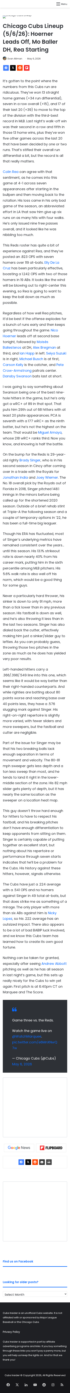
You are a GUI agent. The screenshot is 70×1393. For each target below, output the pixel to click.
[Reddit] (20, 68)
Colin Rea (10, 171)
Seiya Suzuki (56, 353)
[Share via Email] (42, 1162)
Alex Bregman (44, 347)
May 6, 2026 (22, 1064)
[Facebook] (6, 68)
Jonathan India (15, 477)
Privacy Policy (11, 1332)
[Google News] (19, 1148)
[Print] (49, 1162)
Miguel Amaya (50, 432)
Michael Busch (31, 359)
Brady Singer (30, 460)
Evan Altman (15, 58)
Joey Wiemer (47, 477)
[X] (13, 68)
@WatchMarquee (26, 1036)
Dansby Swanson (17, 376)
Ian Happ (27, 353)
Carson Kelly (13, 364)
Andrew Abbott (54, 963)
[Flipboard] (26, 68)
